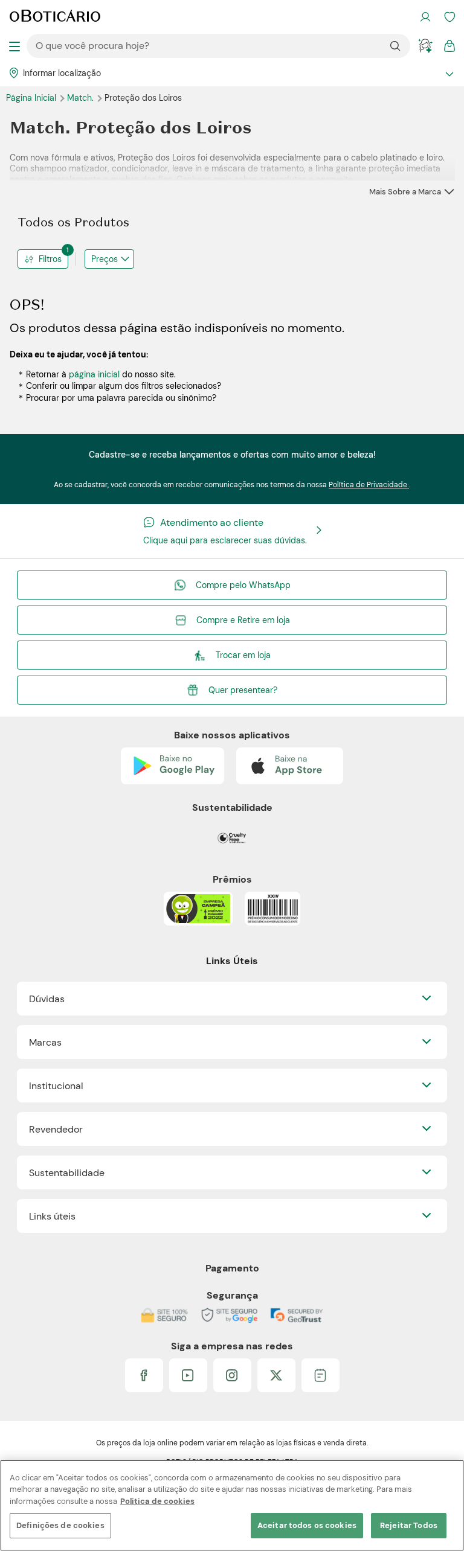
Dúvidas (47, 999)
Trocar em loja (243, 655)
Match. (81, 97)
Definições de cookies (60, 1525)
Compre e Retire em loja (243, 620)
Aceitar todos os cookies (306, 1525)
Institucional (56, 1085)
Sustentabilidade (67, 1172)
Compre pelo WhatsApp (243, 585)
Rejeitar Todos (408, 1525)
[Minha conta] (425, 17)
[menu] (14, 46)
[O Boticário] (55, 17)
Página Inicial (32, 97)
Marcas (45, 1042)
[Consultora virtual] (425, 46)
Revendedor (56, 1129)
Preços (104, 259)
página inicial (94, 374)
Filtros (53, 256)
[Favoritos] (449, 17)
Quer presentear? (242, 690)
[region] (232, 1505)
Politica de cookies (157, 1501)
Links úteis (52, 1216)
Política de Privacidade (369, 485)
